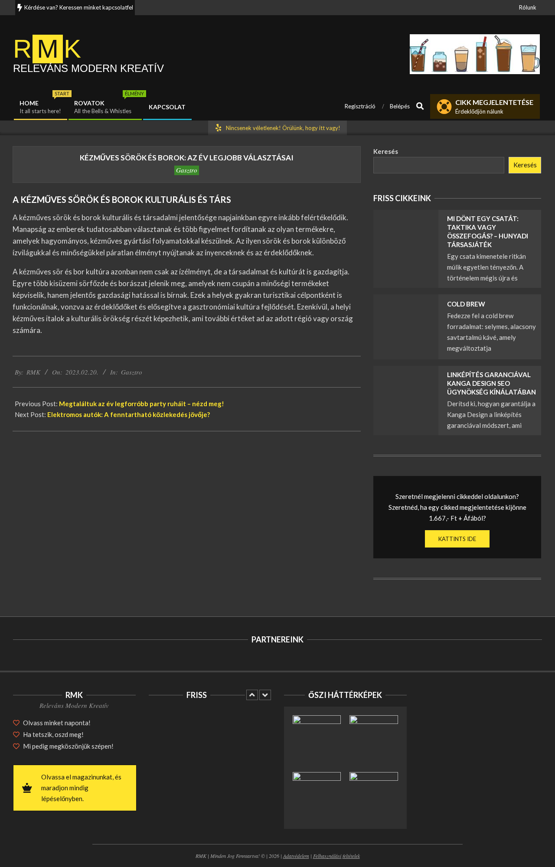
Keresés (385, 151)
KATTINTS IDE (457, 538)
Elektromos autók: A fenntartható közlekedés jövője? (128, 414)
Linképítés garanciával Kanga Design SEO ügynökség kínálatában (491, 383)
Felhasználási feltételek (336, 855)
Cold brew (466, 304)
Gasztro (186, 170)
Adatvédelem (296, 855)
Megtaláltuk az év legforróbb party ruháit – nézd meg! (141, 403)
